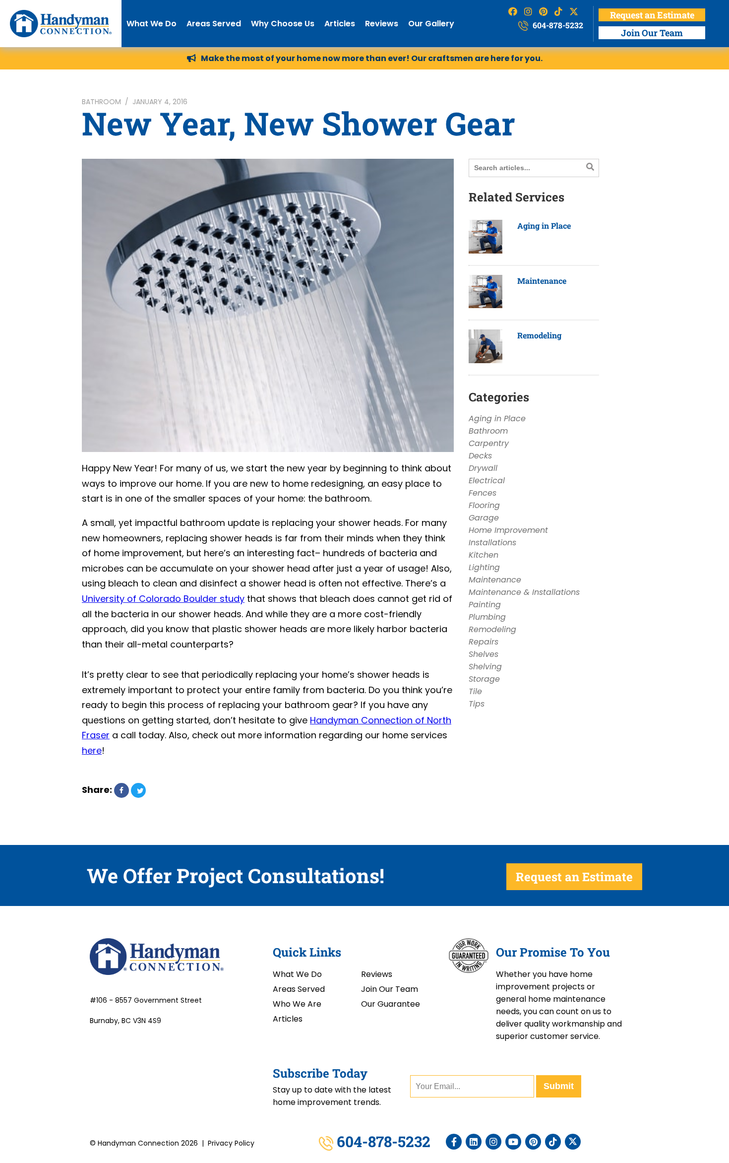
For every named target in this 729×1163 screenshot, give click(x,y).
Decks (480, 455)
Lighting (484, 567)
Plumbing (487, 617)
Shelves (483, 654)
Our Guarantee (390, 1004)
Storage (484, 679)
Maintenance (541, 280)
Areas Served (213, 23)
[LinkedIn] (474, 1142)
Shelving (485, 666)
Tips (477, 704)
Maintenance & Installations (524, 592)
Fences (482, 493)
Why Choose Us (282, 23)
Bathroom (101, 102)
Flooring (484, 505)
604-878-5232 (557, 25)
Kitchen (483, 555)
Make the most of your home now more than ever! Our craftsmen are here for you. (372, 58)
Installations (492, 542)
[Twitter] (573, 1142)
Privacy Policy (231, 1143)
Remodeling (539, 335)
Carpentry (489, 443)
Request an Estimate (652, 15)
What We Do (151, 23)
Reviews (381, 23)
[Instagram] (493, 1142)
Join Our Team (652, 33)
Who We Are (297, 1004)
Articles (339, 23)
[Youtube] (513, 1142)
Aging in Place (544, 225)
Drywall (483, 468)
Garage (484, 517)
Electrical (487, 480)
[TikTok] (553, 1142)
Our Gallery (431, 23)
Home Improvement (508, 530)
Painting (485, 604)
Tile (475, 691)
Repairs (483, 641)
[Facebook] (454, 1142)
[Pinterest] (533, 1142)
